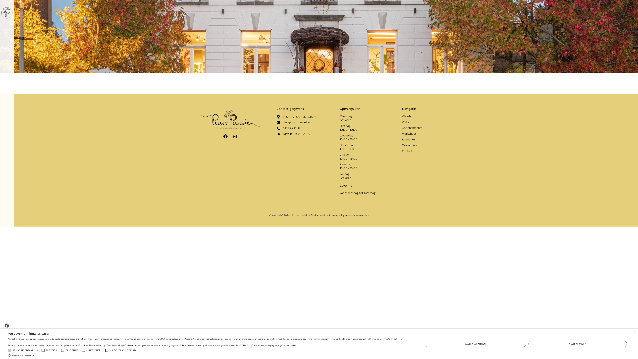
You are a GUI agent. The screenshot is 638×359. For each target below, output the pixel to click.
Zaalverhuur (409, 145)
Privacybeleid (300, 215)
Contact (407, 151)
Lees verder (291, 345)
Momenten (409, 139)
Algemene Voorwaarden (355, 215)
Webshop (408, 116)
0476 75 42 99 (291, 128)
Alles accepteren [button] (475, 343)
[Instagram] (235, 136)
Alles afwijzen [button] (577, 343)
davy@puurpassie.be (296, 122)
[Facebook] (6, 326)
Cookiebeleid (318, 215)
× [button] (634, 332)
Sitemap (333, 215)
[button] (206, 355)
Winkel (406, 122)
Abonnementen (412, 127)
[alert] (319, 344)
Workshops (409, 133)
